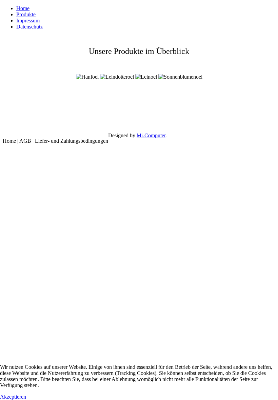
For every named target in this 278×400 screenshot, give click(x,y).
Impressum (28, 20)
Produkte (26, 14)
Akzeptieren (13, 397)
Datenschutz (29, 26)
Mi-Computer (151, 135)
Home (22, 8)
